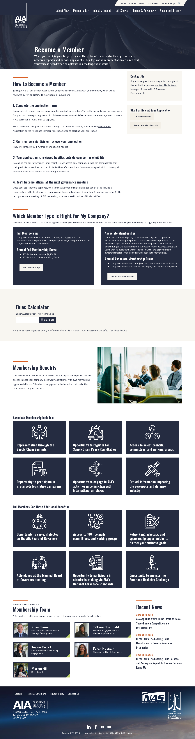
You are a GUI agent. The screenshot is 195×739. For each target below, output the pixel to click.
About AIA (62, 10)
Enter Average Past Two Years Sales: (35, 313)
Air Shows (122, 10)
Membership (80, 10)
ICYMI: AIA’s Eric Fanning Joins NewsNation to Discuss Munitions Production (154, 643)
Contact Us (73, 694)
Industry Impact (102, 10)
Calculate (49, 320)
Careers (18, 694)
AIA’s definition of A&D (25, 119)
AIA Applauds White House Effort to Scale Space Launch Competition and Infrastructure (158, 623)
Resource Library (169, 10)
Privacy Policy (57, 694)
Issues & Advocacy (143, 10)
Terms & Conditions (36, 694)
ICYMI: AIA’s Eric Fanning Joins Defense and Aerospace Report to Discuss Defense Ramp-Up (159, 663)
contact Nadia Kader (165, 85)
